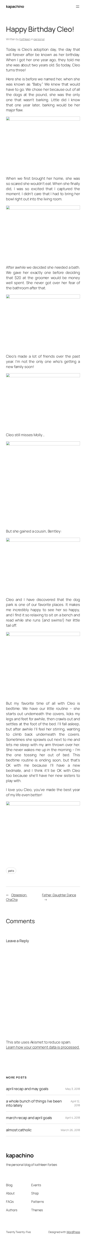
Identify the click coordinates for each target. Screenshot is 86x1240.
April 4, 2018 (72, 1117)
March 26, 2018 (70, 1130)
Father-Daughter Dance (59, 895)
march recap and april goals (29, 1118)
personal (39, 39)
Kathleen (24, 39)
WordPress (73, 1232)
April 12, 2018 (75, 1103)
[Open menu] (77, 6)
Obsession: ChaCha (16, 897)
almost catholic (19, 1130)
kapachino (15, 6)
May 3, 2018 (72, 1089)
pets (11, 871)
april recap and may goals (27, 1089)
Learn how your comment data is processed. (43, 1047)
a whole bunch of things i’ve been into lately (34, 1103)
